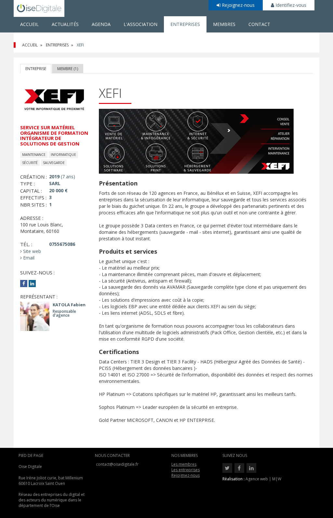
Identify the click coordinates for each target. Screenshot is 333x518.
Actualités (65, 24)
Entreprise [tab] (35, 68)
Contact (259, 24)
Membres (224, 24)
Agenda (101, 24)
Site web (31, 251)
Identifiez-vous (290, 5)
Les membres (183, 464)
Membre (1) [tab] (67, 68)
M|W (276, 479)
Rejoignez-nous (237, 5)
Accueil (29, 24)
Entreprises (185, 24)
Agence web (257, 479)
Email (28, 258)
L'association (140, 24)
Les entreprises (185, 470)
